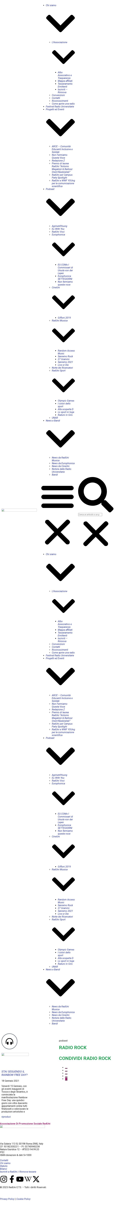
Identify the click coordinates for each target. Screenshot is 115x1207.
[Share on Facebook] (66, 1068)
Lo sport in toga (66, 412)
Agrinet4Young (59, 226)
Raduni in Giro (65, 415)
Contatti (56, 98)
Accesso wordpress (8, 1193)
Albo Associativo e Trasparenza (65, 75)
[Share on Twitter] (66, 1071)
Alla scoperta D (65, 409)
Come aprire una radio (63, 103)
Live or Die (63, 364)
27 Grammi (63, 359)
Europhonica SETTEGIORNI (65, 277)
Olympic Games (66, 400)
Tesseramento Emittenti (65, 85)
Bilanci (3, 1168)
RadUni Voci (58, 231)
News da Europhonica (63, 463)
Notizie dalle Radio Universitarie (61, 470)
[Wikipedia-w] (28, 1179)
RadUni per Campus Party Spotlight (62, 176)
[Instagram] (3, 1179)
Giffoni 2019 (64, 317)
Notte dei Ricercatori (62, 367)
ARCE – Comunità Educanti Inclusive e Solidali (62, 149)
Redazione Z (58, 160)
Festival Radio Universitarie (60, 106)
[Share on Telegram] (66, 1079)
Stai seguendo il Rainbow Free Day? (14, 1073)
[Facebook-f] (12, 1179)
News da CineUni (60, 466)
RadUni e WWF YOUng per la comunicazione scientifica (63, 183)
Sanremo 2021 (65, 362)
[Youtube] (20, 1179)
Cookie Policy (23, 1199)
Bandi (55, 474)
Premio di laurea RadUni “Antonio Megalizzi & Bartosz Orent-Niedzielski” (62, 167)
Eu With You (58, 229)
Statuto (3, 1166)
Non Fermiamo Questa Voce (59, 156)
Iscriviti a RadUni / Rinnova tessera (18, 1171)
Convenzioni (58, 95)
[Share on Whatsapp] (66, 1076)
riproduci (6, 1116)
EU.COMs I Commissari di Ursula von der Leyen (65, 269)
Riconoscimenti (60, 100)
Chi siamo (5, 1163)
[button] (57, 514)
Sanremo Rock (65, 356)
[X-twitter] (36, 1179)
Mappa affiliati (65, 81)
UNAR (55, 417)
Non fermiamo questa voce (65, 283)
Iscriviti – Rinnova (62, 91)
